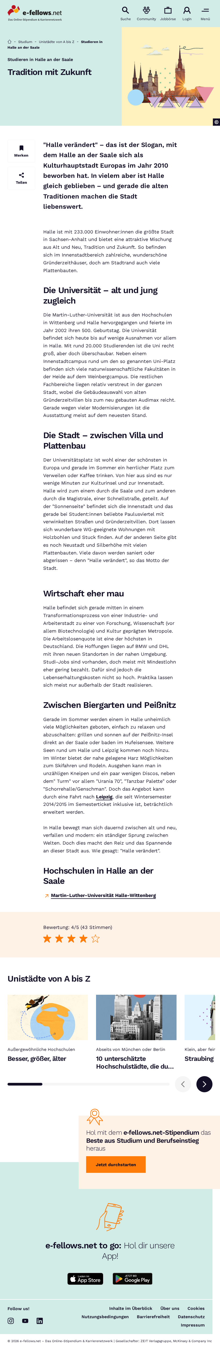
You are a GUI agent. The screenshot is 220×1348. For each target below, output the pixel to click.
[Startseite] (10, 42)
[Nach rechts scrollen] (204, 1084)
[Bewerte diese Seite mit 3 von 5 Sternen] (71, 938)
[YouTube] (25, 1321)
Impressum (193, 1325)
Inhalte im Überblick (130, 1308)
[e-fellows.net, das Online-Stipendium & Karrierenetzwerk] (34, 13)
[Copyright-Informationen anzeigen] (216, 122)
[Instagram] (11, 1321)
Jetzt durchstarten (116, 1164)
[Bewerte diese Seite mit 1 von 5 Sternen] (47, 938)
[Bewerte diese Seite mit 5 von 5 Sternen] (95, 938)
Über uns (169, 1308)
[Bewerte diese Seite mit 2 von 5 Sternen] (59, 938)
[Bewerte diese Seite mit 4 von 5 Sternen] (83, 938)
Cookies (196, 1308)
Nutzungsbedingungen (105, 1317)
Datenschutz (191, 1317)
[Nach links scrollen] (183, 1084)
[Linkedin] (40, 1321)
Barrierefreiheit (153, 1317)
